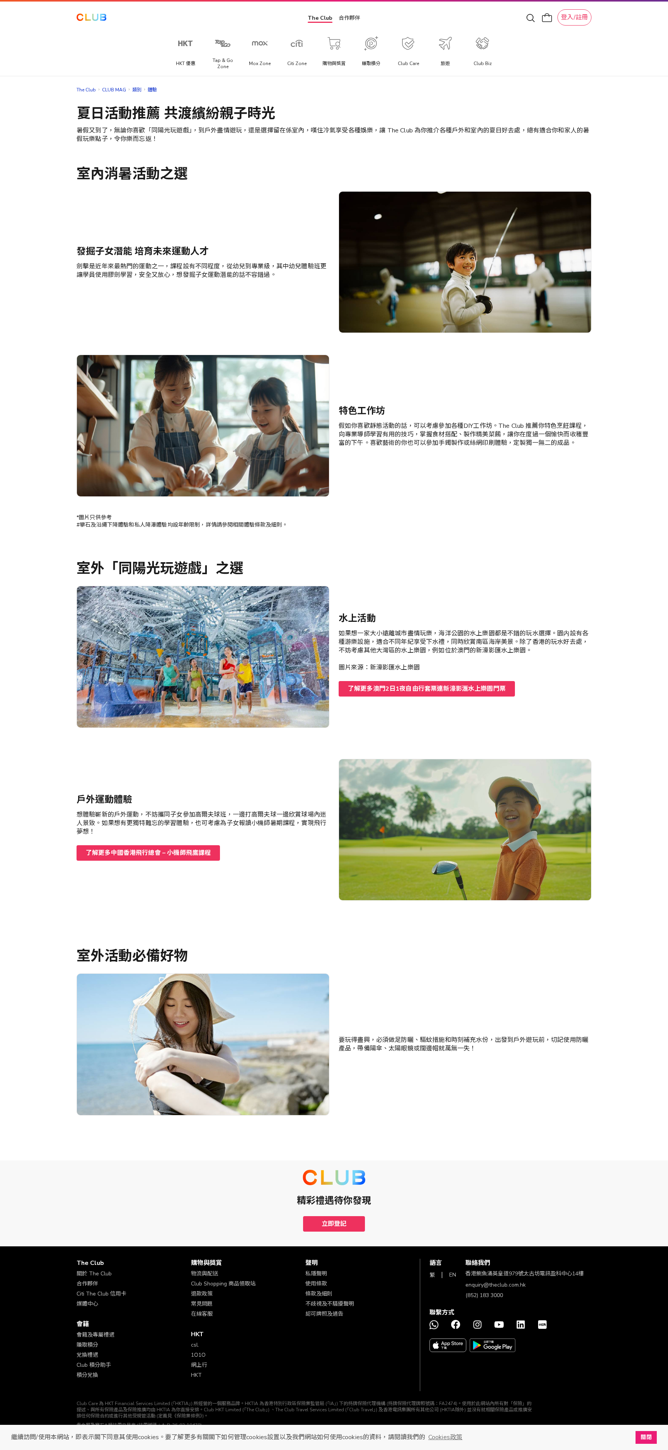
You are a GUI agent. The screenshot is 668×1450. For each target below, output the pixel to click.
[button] (134, 1263)
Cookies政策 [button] (445, 1437)
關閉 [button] (646, 1437)
